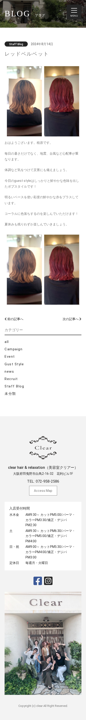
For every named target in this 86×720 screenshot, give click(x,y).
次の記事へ (71, 319)
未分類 (10, 394)
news (9, 371)
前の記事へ (15, 319)
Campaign (13, 349)
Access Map (43, 491)
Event (10, 356)
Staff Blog (14, 386)
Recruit (11, 379)
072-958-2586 (47, 481)
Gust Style (14, 364)
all (7, 342)
